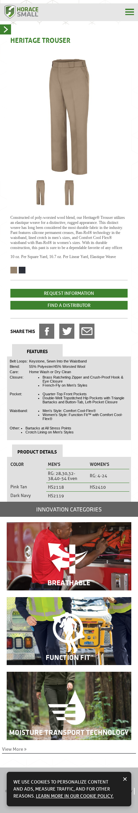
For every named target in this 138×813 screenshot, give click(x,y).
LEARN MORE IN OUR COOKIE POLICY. (75, 796)
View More (13, 749)
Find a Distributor (69, 305)
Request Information (69, 293)
